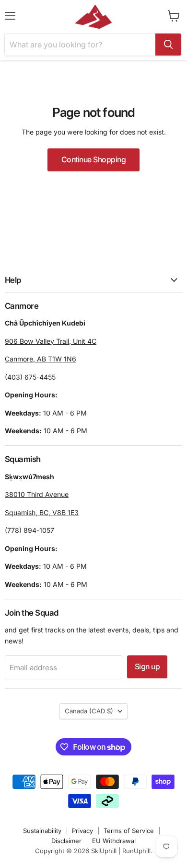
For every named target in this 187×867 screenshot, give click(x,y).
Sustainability (42, 830)
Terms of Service (129, 830)
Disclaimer (66, 840)
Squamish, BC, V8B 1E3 (42, 512)
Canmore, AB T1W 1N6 (40, 359)
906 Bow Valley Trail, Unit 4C (50, 341)
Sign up (147, 666)
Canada (89, 711)
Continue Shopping (93, 159)
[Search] (168, 45)
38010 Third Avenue (37, 494)
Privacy (82, 830)
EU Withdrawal (114, 840)
